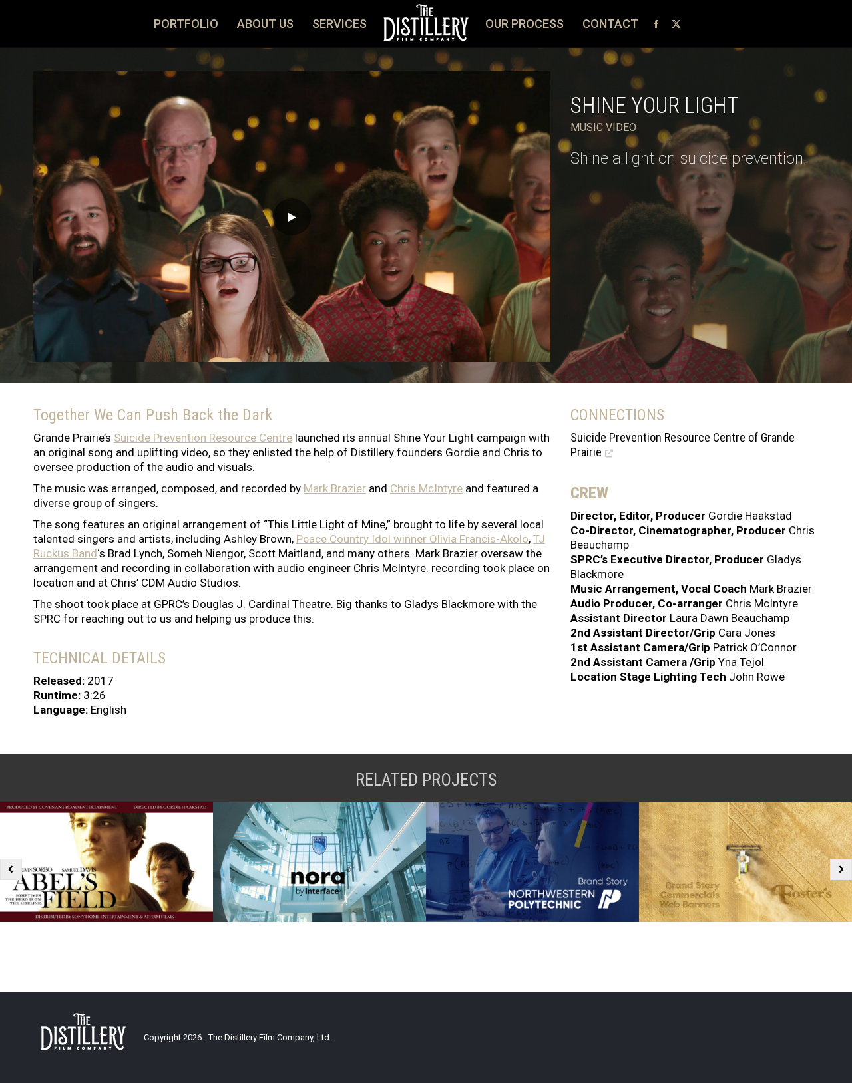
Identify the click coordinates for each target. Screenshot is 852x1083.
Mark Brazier (335, 488)
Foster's (745, 862)
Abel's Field (106, 862)
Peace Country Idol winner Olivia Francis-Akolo (412, 538)
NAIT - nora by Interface (319, 862)
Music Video (603, 127)
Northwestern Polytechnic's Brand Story (532, 862)
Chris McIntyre (426, 488)
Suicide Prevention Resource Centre (203, 437)
